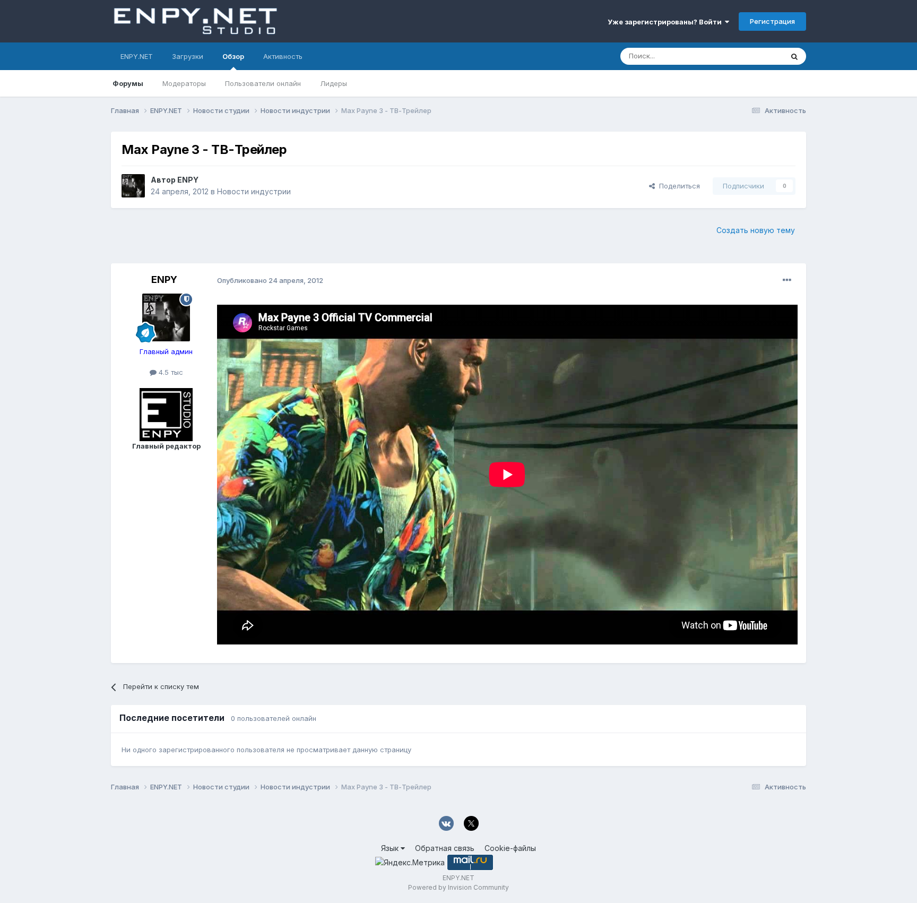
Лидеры (333, 83)
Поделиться (677, 186)
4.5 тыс (170, 372)
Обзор (233, 56)
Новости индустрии (254, 191)
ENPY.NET (136, 56)
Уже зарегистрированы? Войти (666, 22)
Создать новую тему (755, 230)
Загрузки (187, 56)
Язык (391, 848)
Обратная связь (444, 848)
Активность (282, 56)
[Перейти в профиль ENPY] (133, 185)
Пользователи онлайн (263, 83)
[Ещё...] (787, 280)
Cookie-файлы (510, 848)
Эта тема (754, 56)
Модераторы (184, 83)
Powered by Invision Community (458, 887)
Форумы (128, 83)
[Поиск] (794, 56)
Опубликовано (270, 280)
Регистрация (772, 21)
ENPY (187, 179)
